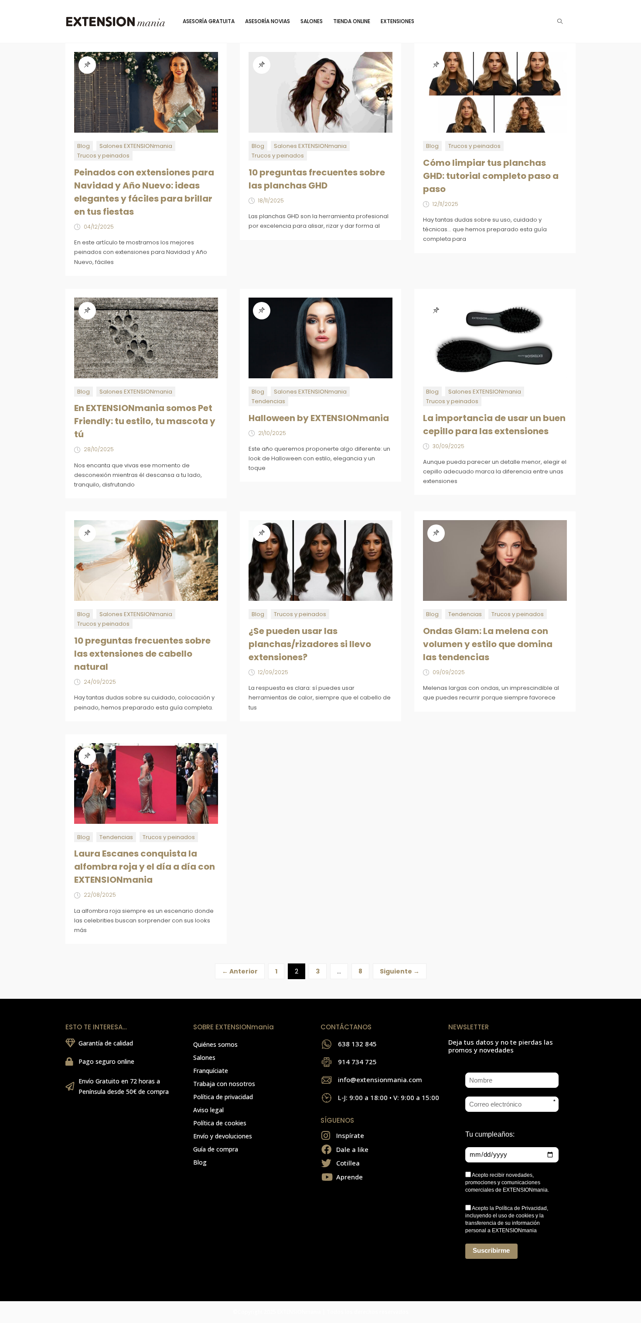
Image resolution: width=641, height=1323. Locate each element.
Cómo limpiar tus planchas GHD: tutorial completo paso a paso (491, 176)
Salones (204, 1057)
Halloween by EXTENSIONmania (319, 418)
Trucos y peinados (103, 155)
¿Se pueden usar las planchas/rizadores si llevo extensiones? (310, 644)
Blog (83, 146)
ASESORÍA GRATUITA (209, 21)
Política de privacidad (223, 1097)
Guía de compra (215, 1149)
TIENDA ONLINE (351, 21)
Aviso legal (208, 1110)
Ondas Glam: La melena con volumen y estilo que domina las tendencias (487, 644)
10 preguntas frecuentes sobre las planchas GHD (317, 179)
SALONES (311, 21)
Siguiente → (399, 971)
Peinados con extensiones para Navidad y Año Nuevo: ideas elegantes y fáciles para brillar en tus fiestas (144, 192)
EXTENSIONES (397, 21)
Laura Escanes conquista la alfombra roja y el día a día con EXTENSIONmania (144, 866)
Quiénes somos (215, 1044)
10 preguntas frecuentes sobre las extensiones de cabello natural (142, 653)
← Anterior (240, 971)
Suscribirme (491, 1250)
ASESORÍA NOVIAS (267, 21)
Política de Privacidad (521, 1208)
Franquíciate (210, 1070)
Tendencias (268, 401)
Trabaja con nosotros (224, 1084)
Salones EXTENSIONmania (135, 146)
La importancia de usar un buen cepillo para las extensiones (494, 424)
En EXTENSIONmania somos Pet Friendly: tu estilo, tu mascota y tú (144, 421)
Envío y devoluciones (222, 1136)
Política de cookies (219, 1123)
